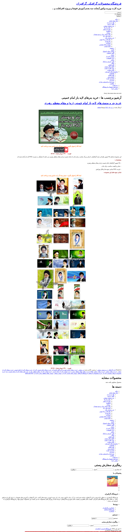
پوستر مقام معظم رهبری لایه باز (43, 373)
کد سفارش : (117, 469)
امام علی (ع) (107, 36)
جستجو (116, 518)
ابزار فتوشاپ (110, 58)
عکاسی (112, 83)
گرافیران (111, 511)
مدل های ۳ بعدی (109, 68)
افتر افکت (111, 65)
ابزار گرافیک (112, 370)
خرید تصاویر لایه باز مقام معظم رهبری (40, 371)
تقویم (112, 49)
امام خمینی (107, 46)
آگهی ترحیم (110, 24)
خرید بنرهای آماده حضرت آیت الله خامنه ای (65, 370)
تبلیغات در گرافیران (108, 508)
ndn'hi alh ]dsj (29, 373)
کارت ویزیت (110, 22)
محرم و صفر (107, 29)
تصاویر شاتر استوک (108, 51)
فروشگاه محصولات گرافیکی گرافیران (98, 3)
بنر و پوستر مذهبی (108, 26)
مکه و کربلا (107, 27)
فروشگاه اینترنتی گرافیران (103, 529)
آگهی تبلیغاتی (110, 53)
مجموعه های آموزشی (111, 71)
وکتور (112, 60)
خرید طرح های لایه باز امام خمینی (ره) (17, 371)
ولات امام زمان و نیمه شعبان (102, 34)
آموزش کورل (110, 78)
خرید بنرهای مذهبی (111, 371)
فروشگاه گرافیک (83, 373)
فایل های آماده (113, 21)
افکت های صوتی (109, 66)
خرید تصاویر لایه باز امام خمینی (61, 371)
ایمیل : (95, 469)
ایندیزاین (111, 80)
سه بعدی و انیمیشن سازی (106, 82)
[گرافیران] (112, 485)
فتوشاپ (111, 73)
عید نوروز (108, 41)
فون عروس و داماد (108, 61)
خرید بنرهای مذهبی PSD (97, 371)
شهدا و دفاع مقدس (105, 44)
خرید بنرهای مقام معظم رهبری (80, 371)
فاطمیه (108, 31)
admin (99, 107)
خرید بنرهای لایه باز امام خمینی (23, 370)
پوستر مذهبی (58, 373)
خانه (116, 19)
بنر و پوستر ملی (109, 38)
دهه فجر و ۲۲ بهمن (105, 39)
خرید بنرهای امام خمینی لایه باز (42, 370)
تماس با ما (115, 88)
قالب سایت (110, 70)
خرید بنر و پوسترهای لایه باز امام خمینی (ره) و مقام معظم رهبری (82, 103)
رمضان (108, 33)
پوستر (112, 55)
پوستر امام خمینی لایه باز (69, 373)
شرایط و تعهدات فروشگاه (110, 87)
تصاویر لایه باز (110, 56)
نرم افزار (115, 85)
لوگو (113, 63)
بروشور (112, 48)
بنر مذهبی (81, 370)
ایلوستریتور (111, 77)
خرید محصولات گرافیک (95, 373)
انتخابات (108, 43)
